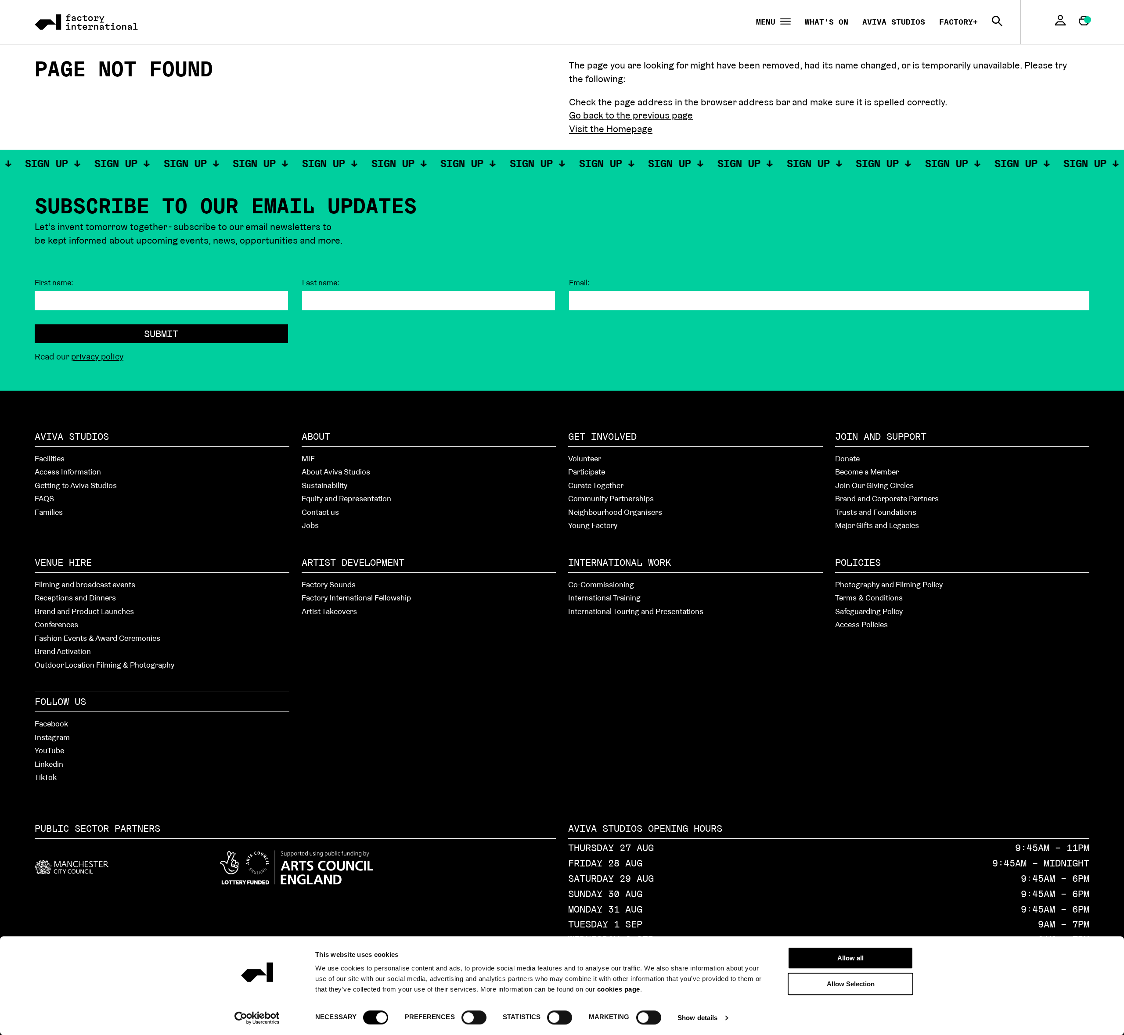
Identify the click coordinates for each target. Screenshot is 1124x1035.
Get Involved (602, 436)
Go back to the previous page (631, 115)
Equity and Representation (346, 498)
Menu (768, 22)
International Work (619, 562)
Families (49, 512)
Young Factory (592, 525)
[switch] (473, 1017)
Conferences (56, 624)
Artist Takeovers (329, 611)
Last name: (320, 283)
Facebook (51, 724)
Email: (579, 283)
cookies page (618, 989)
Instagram (52, 737)
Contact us (320, 512)
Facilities (50, 458)
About (316, 436)
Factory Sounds (329, 584)
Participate (586, 472)
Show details (697, 1017)
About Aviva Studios (336, 472)
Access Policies (861, 624)
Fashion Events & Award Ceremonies (97, 638)
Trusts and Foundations (875, 512)
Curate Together (595, 485)
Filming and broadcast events (85, 584)
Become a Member (867, 472)
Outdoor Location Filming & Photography (104, 665)
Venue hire (63, 562)
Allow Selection (851, 984)
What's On (826, 22)
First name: (54, 283)
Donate (847, 458)
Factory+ (958, 22)
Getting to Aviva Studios (76, 485)
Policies (858, 562)
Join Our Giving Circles (874, 485)
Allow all (850, 958)
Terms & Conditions (869, 598)
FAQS (44, 498)
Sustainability (324, 485)
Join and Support (880, 436)
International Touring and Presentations (635, 611)
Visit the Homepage (610, 128)
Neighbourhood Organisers (615, 512)
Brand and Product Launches (84, 611)
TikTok (46, 777)
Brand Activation (63, 651)
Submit (161, 333)
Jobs (310, 525)
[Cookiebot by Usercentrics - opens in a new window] (257, 1017)
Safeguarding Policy (869, 611)
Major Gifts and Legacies (877, 525)
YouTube (49, 750)
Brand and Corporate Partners (887, 498)
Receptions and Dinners (75, 598)
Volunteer (584, 458)
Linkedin (49, 764)
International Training (604, 598)
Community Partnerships (611, 498)
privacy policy (97, 356)
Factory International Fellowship (356, 598)
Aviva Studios (893, 22)
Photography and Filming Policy (889, 584)
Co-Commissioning (601, 584)
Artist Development (353, 562)
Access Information (68, 472)
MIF (308, 458)
